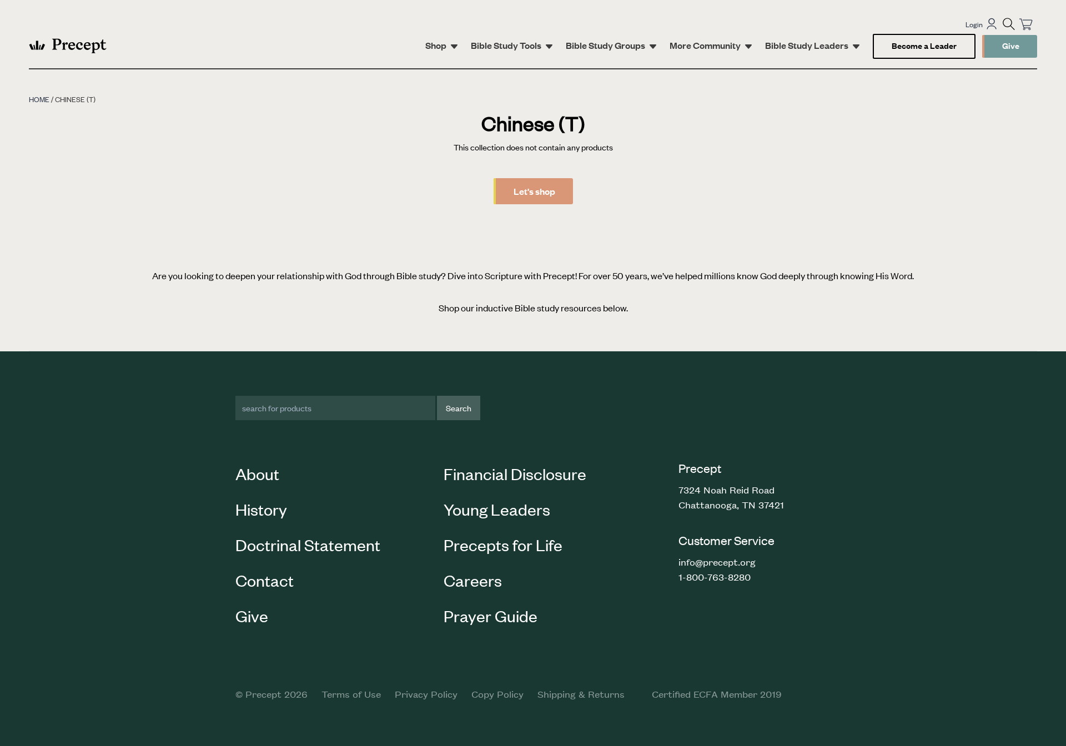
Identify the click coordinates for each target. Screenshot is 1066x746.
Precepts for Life (503, 545)
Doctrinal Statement (307, 545)
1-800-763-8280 (714, 577)
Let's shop (534, 191)
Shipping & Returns (581, 694)
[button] (1009, 24)
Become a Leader (924, 45)
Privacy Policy (426, 694)
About (257, 473)
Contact (264, 580)
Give (1010, 45)
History (261, 509)
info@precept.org (717, 562)
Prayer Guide (490, 616)
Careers (473, 580)
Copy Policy (497, 694)
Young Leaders (497, 509)
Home (39, 99)
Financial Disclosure (515, 473)
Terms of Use (351, 694)
